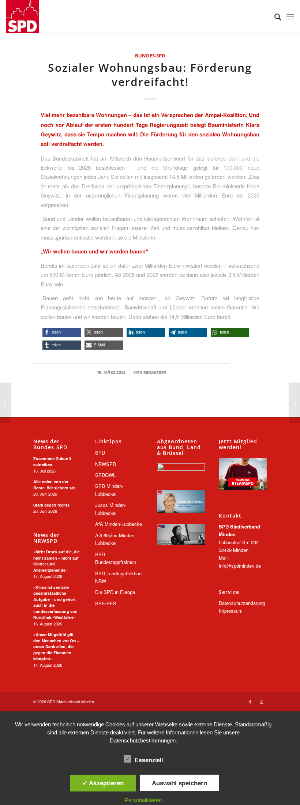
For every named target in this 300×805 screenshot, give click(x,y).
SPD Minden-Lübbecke (109, 489)
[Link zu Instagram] (261, 701)
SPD (100, 452)
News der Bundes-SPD (50, 444)
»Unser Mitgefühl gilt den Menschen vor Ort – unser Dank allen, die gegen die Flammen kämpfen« (56, 646)
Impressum (231, 610)
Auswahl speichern (179, 783)
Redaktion (154, 372)
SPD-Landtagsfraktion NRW (118, 577)
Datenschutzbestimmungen (143, 740)
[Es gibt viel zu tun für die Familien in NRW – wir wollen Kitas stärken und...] (294, 403)
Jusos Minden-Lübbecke (110, 508)
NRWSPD (105, 463)
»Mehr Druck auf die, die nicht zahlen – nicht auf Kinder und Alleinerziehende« (56, 561)
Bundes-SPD (150, 55)
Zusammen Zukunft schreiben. (52, 461)
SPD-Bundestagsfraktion (115, 558)
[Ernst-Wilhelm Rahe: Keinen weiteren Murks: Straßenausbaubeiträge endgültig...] (5, 403)
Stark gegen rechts (51, 505)
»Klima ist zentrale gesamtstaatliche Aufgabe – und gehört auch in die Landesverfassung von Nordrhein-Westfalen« (55, 602)
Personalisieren (143, 800)
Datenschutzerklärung (242, 602)
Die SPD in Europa (115, 591)
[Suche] (274, 16)
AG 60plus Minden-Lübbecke (115, 539)
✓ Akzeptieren (103, 783)
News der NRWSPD (46, 537)
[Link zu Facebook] (250, 701)
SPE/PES (105, 603)
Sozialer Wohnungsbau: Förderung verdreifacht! (150, 74)
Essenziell (149, 760)
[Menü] (290, 16)
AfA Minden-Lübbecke (118, 523)
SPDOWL (105, 474)
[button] (61, 332)
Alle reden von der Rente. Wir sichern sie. (54, 484)
